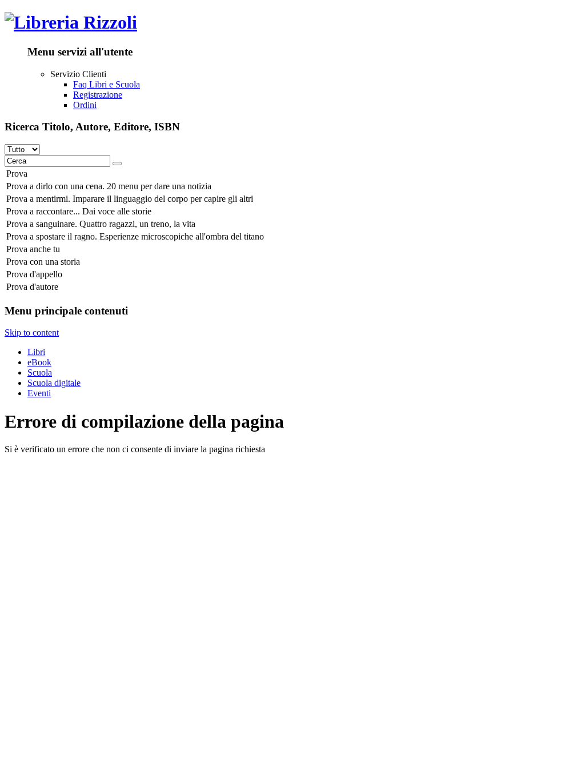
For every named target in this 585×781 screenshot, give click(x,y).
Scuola (39, 372)
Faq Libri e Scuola (106, 84)
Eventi (39, 393)
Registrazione (97, 94)
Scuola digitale (54, 383)
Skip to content (32, 332)
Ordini (85, 105)
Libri (36, 352)
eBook (39, 362)
